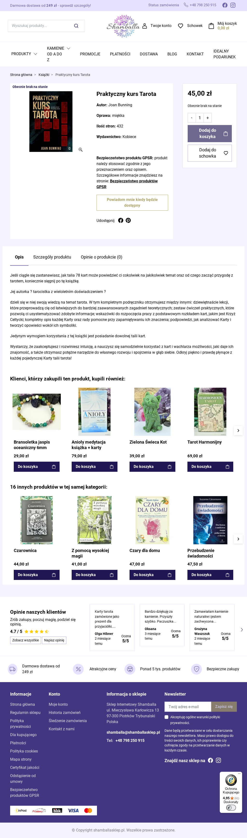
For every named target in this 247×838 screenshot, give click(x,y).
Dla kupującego (23, 734)
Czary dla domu (145, 550)
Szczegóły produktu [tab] (52, 257)
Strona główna (21, 75)
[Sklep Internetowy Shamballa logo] (123, 25)
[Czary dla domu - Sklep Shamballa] (152, 520)
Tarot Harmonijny (204, 442)
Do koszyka (28, 466)
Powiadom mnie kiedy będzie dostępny (132, 202)
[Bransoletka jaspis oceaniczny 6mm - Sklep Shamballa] (37, 412)
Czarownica (25, 550)
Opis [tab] (19, 257)
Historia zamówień (65, 712)
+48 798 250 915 (203, 5)
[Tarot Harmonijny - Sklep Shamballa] (210, 412)
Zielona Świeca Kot (148, 442)
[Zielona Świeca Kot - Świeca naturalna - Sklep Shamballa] (152, 412)
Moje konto (58, 704)
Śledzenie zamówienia (68, 720)
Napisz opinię (54, 640)
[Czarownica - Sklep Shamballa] (37, 520)
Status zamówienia (163, 5)
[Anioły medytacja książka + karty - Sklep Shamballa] (94, 412)
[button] (222, 26)
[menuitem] (24, 54)
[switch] (231, 808)
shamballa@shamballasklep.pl (133, 732)
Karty (68, 319)
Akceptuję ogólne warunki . (195, 720)
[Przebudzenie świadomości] (210, 520)
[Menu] (239, 775)
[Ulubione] (57, 392)
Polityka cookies (24, 751)
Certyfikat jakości (24, 767)
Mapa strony (21, 759)
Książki (44, 75)
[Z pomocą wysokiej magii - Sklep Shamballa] (94, 520)
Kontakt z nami (62, 729)
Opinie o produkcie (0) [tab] (101, 257)
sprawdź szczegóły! (75, 5)
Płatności (18, 743)
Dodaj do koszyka (207, 133)
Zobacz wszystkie (25, 640)
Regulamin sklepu (25, 712)
